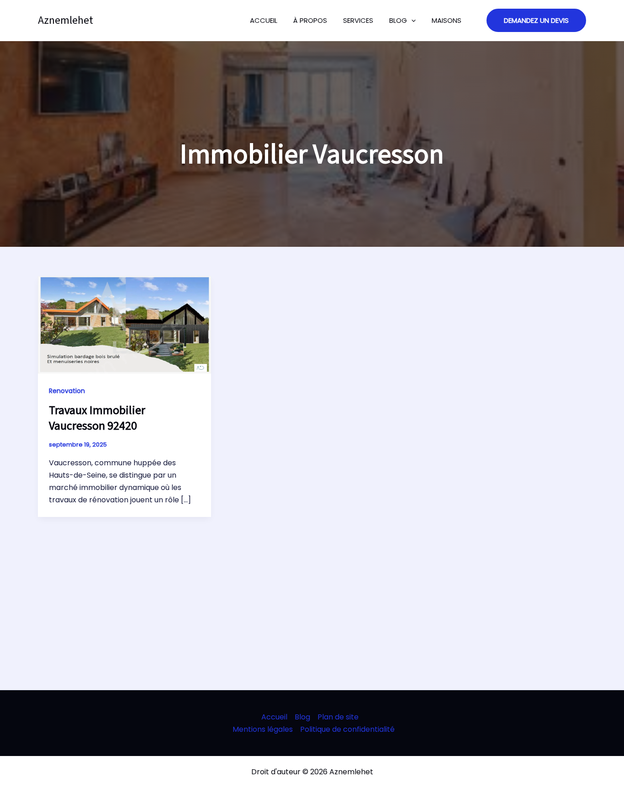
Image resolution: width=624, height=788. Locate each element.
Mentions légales (263, 729)
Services (358, 20)
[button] (536, 20)
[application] (411, 20)
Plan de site (338, 717)
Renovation (67, 390)
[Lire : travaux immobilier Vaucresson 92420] (124, 324)
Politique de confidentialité (347, 729)
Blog (398, 20)
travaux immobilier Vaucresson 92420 (97, 418)
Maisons (446, 20)
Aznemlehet (65, 20)
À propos (310, 20)
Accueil (263, 20)
